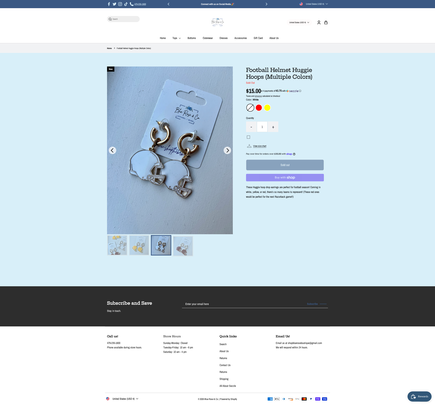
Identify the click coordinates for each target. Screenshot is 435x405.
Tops (175, 38)
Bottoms (192, 38)
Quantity (250, 118)
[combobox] (125, 19)
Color (252, 99)
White (250, 107)
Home (163, 38)
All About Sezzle (228, 386)
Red (258, 107)
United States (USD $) (315, 3)
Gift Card (258, 38)
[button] (281, 91)
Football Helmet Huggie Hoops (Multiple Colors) (134, 48)
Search (223, 344)
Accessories (240, 38)
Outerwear (208, 38)
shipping (258, 96)
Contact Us (225, 365)
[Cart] (326, 22)
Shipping (224, 379)
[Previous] (168, 4)
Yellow (267, 107)
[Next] (266, 4)
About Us (274, 38)
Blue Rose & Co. (211, 399)
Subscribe (312, 304)
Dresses (224, 38)
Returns (223, 358)
